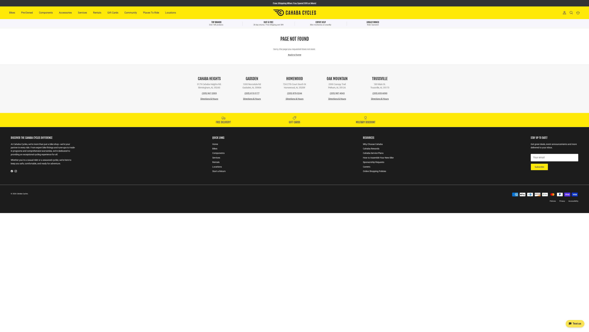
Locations (170, 12)
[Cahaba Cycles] (294, 13)
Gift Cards (112, 12)
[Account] (563, 13)
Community (130, 12)
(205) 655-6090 (379, 93)
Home (215, 144)
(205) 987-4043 (337, 93)
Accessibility (573, 201)
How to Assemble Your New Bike (378, 157)
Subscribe (539, 167)
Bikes (12, 12)
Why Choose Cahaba (373, 144)
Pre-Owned (27, 12)
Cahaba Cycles (22, 194)
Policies (553, 201)
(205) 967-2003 (209, 93)
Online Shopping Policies (374, 171)
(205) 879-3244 (294, 93)
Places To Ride (151, 12)
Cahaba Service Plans (373, 153)
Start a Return (219, 171)
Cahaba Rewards (371, 148)
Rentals (97, 12)
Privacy (562, 201)
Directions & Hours (209, 99)
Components (46, 12)
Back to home (294, 55)
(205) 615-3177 (251, 93)
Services (82, 12)
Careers (366, 167)
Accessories (65, 12)
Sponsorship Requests (373, 162)
